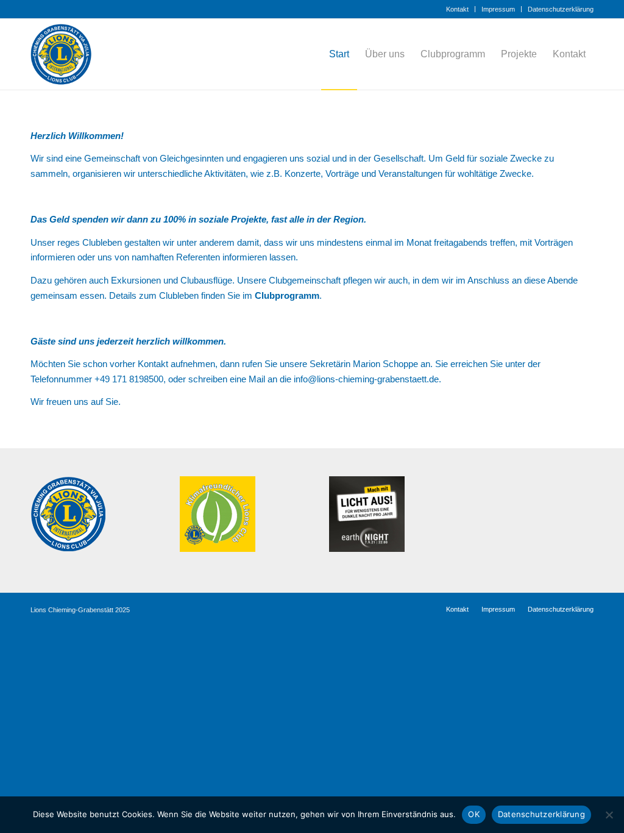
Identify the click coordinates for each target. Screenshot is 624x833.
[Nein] (609, 815)
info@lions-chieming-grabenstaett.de (366, 379)
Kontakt (457, 9)
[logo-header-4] (65, 54)
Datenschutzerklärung (561, 9)
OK (474, 814)
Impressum (498, 9)
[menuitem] (457, 9)
